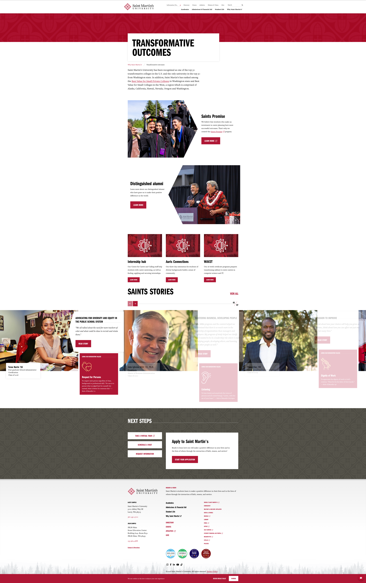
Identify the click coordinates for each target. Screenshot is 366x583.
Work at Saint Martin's (211, 502)
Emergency (207, 506)
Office (206, 526)
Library (206, 519)
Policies (206, 543)
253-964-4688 (133, 541)
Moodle (206, 516)
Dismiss (233, 578)
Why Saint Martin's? (135, 65)
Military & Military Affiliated (213, 509)
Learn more (209, 140)
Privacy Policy (212, 571)
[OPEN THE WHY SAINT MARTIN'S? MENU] (228, 12)
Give (222, 5)
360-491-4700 (133, 517)
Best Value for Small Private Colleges (150, 81)
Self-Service (207, 530)
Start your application (185, 459)
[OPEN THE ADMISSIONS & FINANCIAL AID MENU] (193, 12)
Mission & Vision (213, 5)
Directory (186, 5)
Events (194, 5)
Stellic (206, 540)
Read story (83, 343)
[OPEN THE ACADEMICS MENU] (182, 12)
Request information (145, 453)
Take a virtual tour (143, 435)
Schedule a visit (145, 444)
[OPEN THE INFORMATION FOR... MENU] (176, 5)
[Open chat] (361, 578)
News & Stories (208, 513)
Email (205, 523)
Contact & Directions (134, 547)
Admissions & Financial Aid (176, 507)
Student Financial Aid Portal (212, 533)
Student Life (170, 511)
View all (234, 293)
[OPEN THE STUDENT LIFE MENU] (216, 12)
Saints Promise (216, 131)
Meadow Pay (207, 537)
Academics (170, 502)
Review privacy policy (219, 578)
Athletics (202, 5)
